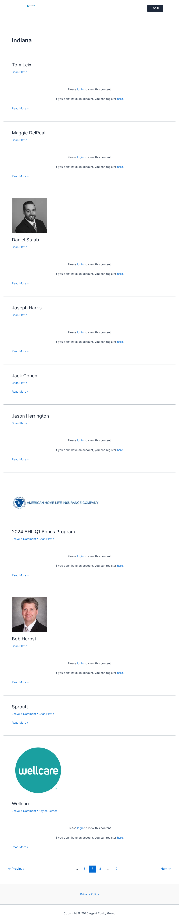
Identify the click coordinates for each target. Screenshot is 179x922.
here (120, 99)
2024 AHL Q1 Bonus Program (43, 531)
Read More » (20, 108)
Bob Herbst (24, 638)
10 (115, 868)
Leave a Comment (24, 539)
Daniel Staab (25, 239)
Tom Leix (21, 64)
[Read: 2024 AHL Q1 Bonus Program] (55, 502)
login (80, 89)
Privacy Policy (89, 894)
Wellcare (21, 803)
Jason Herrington (30, 416)
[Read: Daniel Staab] (29, 215)
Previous (16, 868)
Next (166, 868)
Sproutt (20, 706)
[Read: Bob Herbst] (29, 614)
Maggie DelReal (28, 132)
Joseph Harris (27, 307)
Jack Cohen (24, 375)
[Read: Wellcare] (38, 770)
